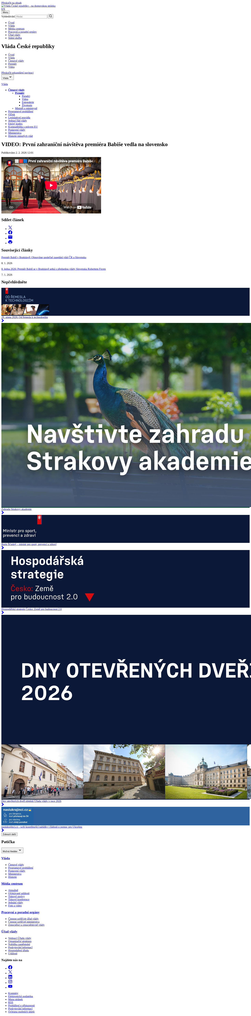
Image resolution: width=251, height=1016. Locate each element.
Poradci (26, 96)
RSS (10, 1002)
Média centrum (16, 28)
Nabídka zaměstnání (19, 944)
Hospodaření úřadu (18, 950)
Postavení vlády (16, 129)
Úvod (11, 22)
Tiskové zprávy (16, 896)
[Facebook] (10, 968)
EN (3, 9)
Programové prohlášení (20, 111)
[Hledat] (50, 16)
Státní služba (15, 37)
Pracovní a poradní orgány (22, 31)
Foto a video (15, 905)
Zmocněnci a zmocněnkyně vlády (26, 924)
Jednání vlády (15, 902)
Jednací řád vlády (17, 120)
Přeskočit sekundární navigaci (17, 72)
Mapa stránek (15, 999)
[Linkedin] (10, 977)
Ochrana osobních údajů (21, 1011)
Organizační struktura (19, 941)
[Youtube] (10, 987)
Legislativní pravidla (19, 117)
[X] (10, 973)
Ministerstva (14, 132)
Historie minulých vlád (20, 136)
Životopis (27, 105)
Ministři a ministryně (26, 108)
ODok (11, 114)
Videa (25, 99)
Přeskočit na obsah (11, 2)
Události (12, 953)
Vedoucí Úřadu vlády (19, 938)
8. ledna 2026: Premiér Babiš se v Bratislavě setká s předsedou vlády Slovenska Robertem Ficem (53, 269)
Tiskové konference (18, 899)
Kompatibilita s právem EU (23, 126)
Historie (12, 877)
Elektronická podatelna (20, 996)
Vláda (11, 25)
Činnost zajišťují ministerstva (23, 921)
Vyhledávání (8, 16)
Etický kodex (15, 123)
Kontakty (13, 993)
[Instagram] (10, 982)
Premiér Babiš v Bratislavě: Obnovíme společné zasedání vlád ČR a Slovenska (43, 257)
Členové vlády (16, 864)
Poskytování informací (20, 947)
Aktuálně (13, 890)
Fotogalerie (28, 102)
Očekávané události (18, 893)
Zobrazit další (9, 834)
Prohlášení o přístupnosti (21, 1005)
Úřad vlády (14, 34)
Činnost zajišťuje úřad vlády (23, 918)
